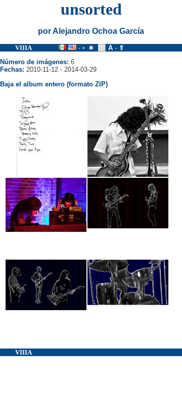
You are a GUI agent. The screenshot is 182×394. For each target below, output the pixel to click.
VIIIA (23, 48)
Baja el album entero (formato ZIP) (54, 84)
